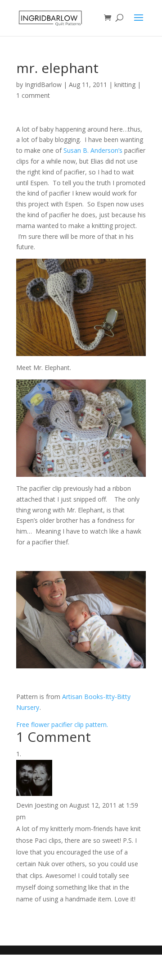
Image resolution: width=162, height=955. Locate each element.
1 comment (33, 95)
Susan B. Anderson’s (92, 150)
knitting (124, 84)
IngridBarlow (43, 84)
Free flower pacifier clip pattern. (62, 724)
